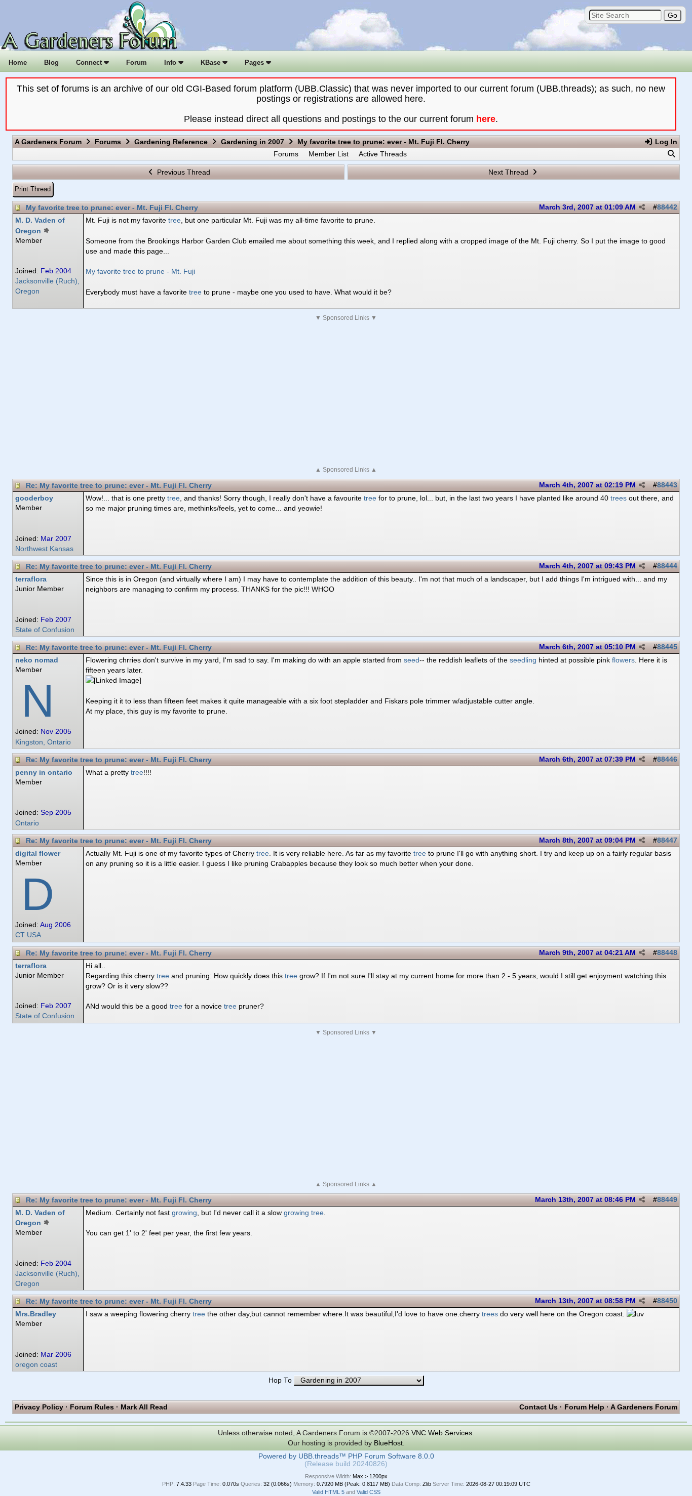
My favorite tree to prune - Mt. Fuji (140, 271)
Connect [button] (90, 62)
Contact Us (538, 1407)
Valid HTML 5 (328, 1492)
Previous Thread (182, 172)
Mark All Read (144, 1407)
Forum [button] (136, 62)
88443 (667, 485)
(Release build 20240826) (346, 1464)
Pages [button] (255, 62)
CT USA (28, 935)
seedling (523, 660)
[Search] (671, 154)
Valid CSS (368, 1492)
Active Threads (383, 154)
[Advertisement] (346, 394)
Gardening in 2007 (252, 142)
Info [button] (171, 62)
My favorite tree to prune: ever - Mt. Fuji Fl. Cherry (112, 207)
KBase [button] (211, 62)
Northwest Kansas (44, 549)
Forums (108, 142)
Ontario (27, 823)
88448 (667, 953)
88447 (667, 840)
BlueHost (388, 1443)
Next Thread (509, 172)
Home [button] (18, 62)
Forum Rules (92, 1407)
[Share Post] (642, 207)
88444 (667, 566)
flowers (623, 660)
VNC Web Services (441, 1433)
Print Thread (33, 189)
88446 (667, 759)
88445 (667, 647)
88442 (667, 207)
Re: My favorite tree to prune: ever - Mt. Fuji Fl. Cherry (119, 485)
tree (174, 220)
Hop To (280, 1380)
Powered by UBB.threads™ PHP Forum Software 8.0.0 (346, 1456)
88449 (667, 1199)
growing (184, 1213)
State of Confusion (44, 630)
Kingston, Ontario (43, 742)
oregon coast (36, 1364)
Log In (665, 142)
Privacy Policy (39, 1407)
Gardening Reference (171, 142)
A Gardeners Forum (48, 142)
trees (618, 498)
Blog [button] (51, 62)
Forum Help (584, 1407)
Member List (329, 154)
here (485, 119)
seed (411, 660)
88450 (667, 1301)
